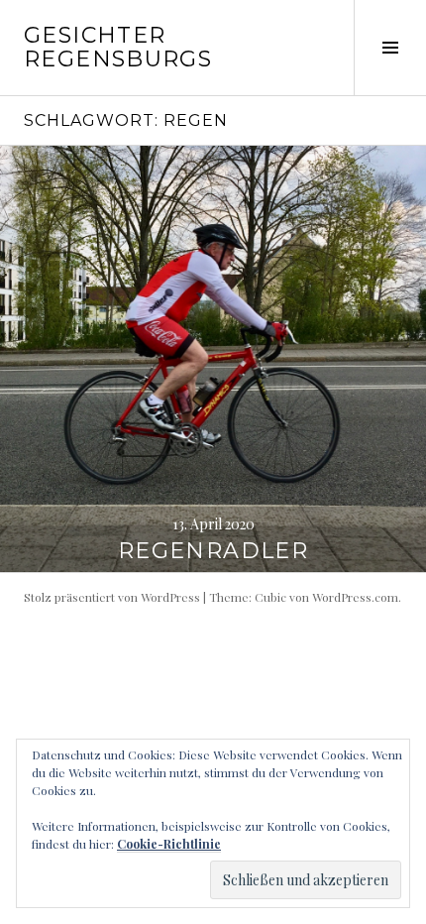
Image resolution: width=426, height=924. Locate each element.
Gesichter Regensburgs (118, 47)
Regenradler (213, 550)
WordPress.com (355, 597)
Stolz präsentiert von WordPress (112, 597)
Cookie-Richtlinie (169, 844)
